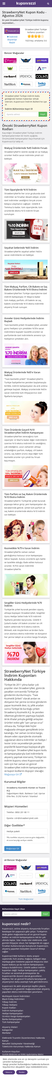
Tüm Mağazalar (26, 899)
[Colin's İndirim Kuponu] (41, 76)
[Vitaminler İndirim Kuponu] (10, 68)
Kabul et (9, 1072)
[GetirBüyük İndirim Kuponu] (41, 60)
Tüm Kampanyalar (11, 1022)
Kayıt (42, 114)
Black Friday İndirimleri (13, 999)
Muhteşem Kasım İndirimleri (16, 996)
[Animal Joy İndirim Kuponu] (41, 68)
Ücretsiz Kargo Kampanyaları (16, 1016)
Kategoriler (7, 1030)
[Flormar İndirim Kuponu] (10, 60)
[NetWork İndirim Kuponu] (10, 84)
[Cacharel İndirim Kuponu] (10, 76)
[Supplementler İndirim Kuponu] (25, 60)
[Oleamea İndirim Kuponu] (25, 68)
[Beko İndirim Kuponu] (41, 84)
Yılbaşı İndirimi (9, 1002)
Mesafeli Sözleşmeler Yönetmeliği (18, 1043)
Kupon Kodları (9, 1007)
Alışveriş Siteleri (10, 1027)
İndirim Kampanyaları (12, 1010)
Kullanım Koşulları (11, 1051)
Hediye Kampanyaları (12, 1013)
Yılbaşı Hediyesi (9, 1004)
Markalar (6, 1032)
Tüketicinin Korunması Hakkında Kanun (21, 1046)
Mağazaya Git (11, 774)
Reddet (22, 1072)
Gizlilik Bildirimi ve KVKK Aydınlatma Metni (22, 1054)
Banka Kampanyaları (12, 1019)
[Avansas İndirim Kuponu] (25, 84)
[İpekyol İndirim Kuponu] (25, 76)
